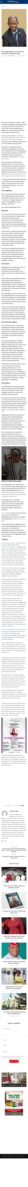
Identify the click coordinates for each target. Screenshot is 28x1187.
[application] (14, 1079)
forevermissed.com (21, 629)
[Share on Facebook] (18, 805)
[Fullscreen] (24, 1085)
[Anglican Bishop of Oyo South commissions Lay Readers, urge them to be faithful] (14, 976)
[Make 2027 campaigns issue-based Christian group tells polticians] (14, 925)
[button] (14, 1080)
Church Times (11, 55)
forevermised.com (6, 547)
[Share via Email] (23, 805)
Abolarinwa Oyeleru (6, 629)
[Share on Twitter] (19, 805)
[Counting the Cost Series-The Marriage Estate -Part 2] (14, 900)
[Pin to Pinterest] (21, 805)
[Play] (3, 1085)
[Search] (26, 2)
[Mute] (22, 1085)
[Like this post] (16, 805)
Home (3, 6)
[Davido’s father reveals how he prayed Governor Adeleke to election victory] (14, 951)
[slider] (13, 1085)
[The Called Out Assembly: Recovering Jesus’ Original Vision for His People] (14, 1001)
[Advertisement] (14, 74)
